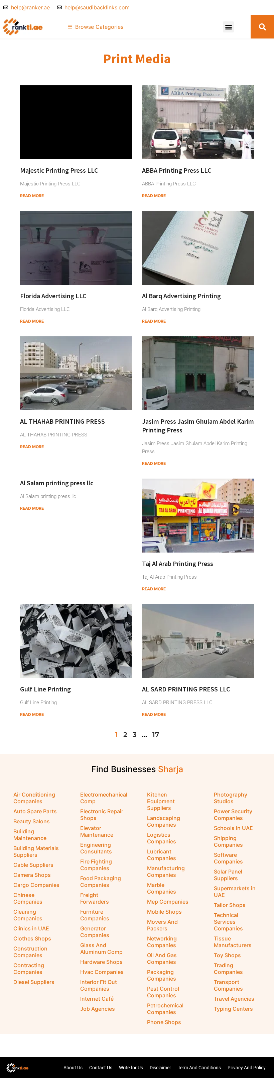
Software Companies (228, 858)
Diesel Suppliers (33, 982)
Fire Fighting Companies (96, 865)
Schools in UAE (233, 828)
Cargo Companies (36, 885)
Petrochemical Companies (165, 1008)
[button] (228, 26)
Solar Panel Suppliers (228, 875)
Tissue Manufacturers (233, 941)
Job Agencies (97, 1008)
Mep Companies (167, 901)
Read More (32, 195)
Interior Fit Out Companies (98, 985)
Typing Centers (233, 1008)
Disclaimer (160, 1067)
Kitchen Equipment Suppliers (161, 801)
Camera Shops (32, 875)
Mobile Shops (164, 911)
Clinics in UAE (31, 928)
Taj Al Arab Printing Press (177, 563)
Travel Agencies (234, 998)
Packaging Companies (161, 975)
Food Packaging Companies (100, 881)
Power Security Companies (233, 814)
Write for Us (131, 1067)
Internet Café (97, 998)
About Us (73, 1067)
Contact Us (100, 1067)
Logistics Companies (161, 838)
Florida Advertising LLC (53, 296)
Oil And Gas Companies (162, 958)
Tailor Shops (230, 905)
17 (155, 735)
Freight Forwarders (94, 898)
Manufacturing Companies (166, 871)
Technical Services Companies (228, 922)
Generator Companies (94, 931)
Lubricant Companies (161, 854)
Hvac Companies (102, 972)
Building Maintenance (29, 834)
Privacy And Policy (247, 1067)
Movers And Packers (162, 925)
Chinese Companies (27, 898)
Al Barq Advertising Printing (181, 296)
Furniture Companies (94, 915)
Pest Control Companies (163, 992)
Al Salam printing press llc (56, 483)
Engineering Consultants (96, 848)
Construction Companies (30, 952)
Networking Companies (162, 941)
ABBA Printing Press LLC (177, 170)
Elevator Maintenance (96, 831)
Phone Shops (164, 1022)
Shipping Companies (228, 841)
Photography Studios (230, 798)
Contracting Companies (28, 968)
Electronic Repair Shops (101, 814)
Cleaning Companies (27, 915)
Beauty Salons (31, 821)
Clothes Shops (32, 938)
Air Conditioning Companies (34, 798)
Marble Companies (161, 888)
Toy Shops (227, 955)
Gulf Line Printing (45, 689)
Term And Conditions (199, 1067)
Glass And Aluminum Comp (101, 948)
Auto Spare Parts (35, 811)
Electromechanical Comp (103, 798)
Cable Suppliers (33, 864)
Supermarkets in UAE (235, 891)
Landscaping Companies (163, 821)
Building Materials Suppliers (36, 851)
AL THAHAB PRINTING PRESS (62, 421)
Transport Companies (228, 985)
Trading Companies (228, 968)
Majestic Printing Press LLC (59, 170)
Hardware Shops (101, 962)
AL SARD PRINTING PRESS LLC (186, 689)
